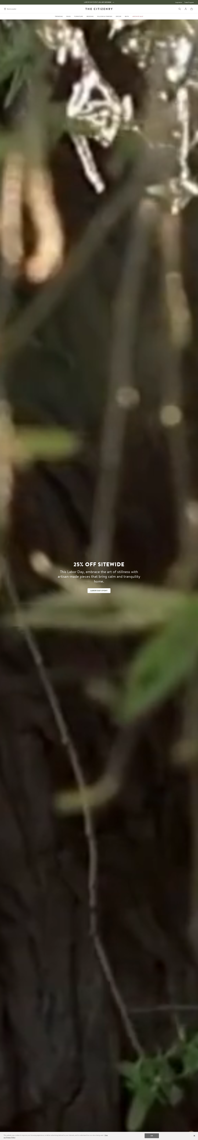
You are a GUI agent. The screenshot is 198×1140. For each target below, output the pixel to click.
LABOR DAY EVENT (99, 590)
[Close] (194, 1135)
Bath (127, 16)
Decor (118, 16)
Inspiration (178, 2)
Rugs (68, 16)
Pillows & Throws (104, 16)
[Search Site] (179, 9)
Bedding (90, 16)
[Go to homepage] (99, 9)
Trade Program (189, 2)
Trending (59, 16)
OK (152, 1136)
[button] (191, 9)
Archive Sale (137, 16)
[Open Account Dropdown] (185, 9)
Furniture (78, 16)
